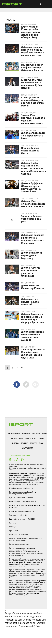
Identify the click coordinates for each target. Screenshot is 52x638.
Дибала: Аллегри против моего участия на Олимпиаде (30, 272)
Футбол (26, 433)
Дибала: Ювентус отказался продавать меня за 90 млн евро (33, 203)
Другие (24, 443)
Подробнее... (36, 616)
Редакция (12, 527)
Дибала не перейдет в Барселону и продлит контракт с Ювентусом (32, 239)
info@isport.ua (28, 488)
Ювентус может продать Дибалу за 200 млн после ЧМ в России (32, 101)
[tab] (16, 384)
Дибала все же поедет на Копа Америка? (30, 301)
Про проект (13, 531)
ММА (41, 443)
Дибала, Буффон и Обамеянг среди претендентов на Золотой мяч (32, 187)
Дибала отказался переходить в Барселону (31, 255)
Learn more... (11, 626)
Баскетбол (30, 438)
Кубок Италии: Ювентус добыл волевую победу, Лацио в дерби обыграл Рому (30, 32)
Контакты (12, 523)
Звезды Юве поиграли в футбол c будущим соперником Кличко (33, 119)
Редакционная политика (18, 534)
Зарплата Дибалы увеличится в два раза (31, 218)
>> (22, 368)
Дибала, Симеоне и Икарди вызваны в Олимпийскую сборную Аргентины (32, 318)
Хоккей (33, 443)
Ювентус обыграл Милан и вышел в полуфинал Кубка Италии (31, 84)
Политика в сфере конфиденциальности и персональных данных (25, 539)
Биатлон (36, 433)
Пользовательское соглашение (20, 544)
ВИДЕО (15, 443)
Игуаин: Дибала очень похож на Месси (30, 150)
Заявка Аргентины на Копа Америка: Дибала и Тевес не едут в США (33, 353)
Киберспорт (17, 438)
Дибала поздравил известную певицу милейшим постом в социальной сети (32, 51)
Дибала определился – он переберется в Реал (33, 135)
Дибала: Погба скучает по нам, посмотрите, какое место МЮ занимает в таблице (33, 168)
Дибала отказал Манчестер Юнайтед (32, 286)
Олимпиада (14, 433)
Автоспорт (27, 448)
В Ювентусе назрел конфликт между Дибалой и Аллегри (32, 67)
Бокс (44, 433)
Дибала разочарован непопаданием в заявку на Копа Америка (33, 336)
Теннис (41, 438)
